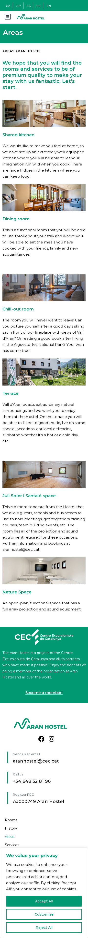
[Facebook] (41, 739)
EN (49, 6)
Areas (9, 836)
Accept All (44, 901)
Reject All (44, 927)
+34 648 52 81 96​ (32, 781)
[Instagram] (52, 739)
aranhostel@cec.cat (36, 761)
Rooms (11, 820)
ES (29, 6)
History (11, 828)
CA (8, 6)
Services (12, 845)
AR (18, 6)
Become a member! (44, 692)
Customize (44, 914)
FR (39, 6)
